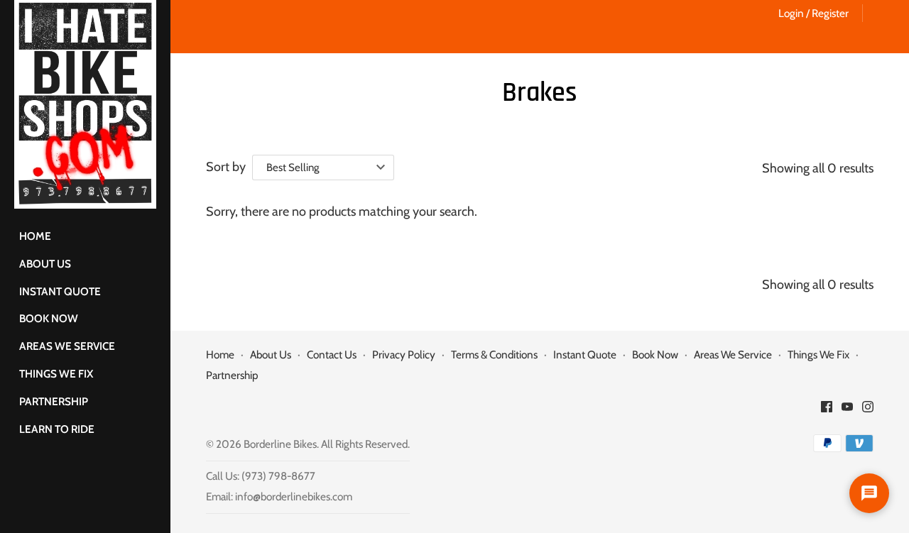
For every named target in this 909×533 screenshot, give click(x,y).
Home (35, 236)
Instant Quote (60, 291)
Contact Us (331, 354)
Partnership (53, 401)
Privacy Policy (403, 354)
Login (791, 13)
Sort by (226, 167)
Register (830, 13)
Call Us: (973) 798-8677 (260, 476)
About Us (45, 263)
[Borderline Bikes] (85, 104)
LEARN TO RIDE (56, 429)
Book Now (48, 318)
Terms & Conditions (494, 354)
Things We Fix (56, 373)
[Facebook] (826, 410)
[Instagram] (867, 410)
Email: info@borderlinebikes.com (279, 496)
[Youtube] (847, 410)
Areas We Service (67, 346)
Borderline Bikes (280, 444)
